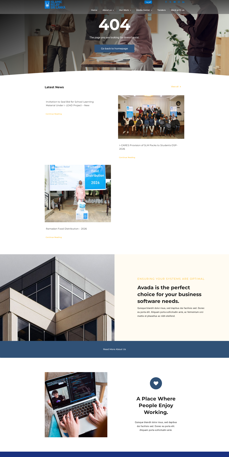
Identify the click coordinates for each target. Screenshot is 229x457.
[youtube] (175, 2)
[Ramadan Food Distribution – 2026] (78, 193)
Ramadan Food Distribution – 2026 (66, 228)
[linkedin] (183, 2)
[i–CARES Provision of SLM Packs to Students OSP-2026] (151, 117)
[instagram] (179, 2)
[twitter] (170, 2)
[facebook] (166, 2)
